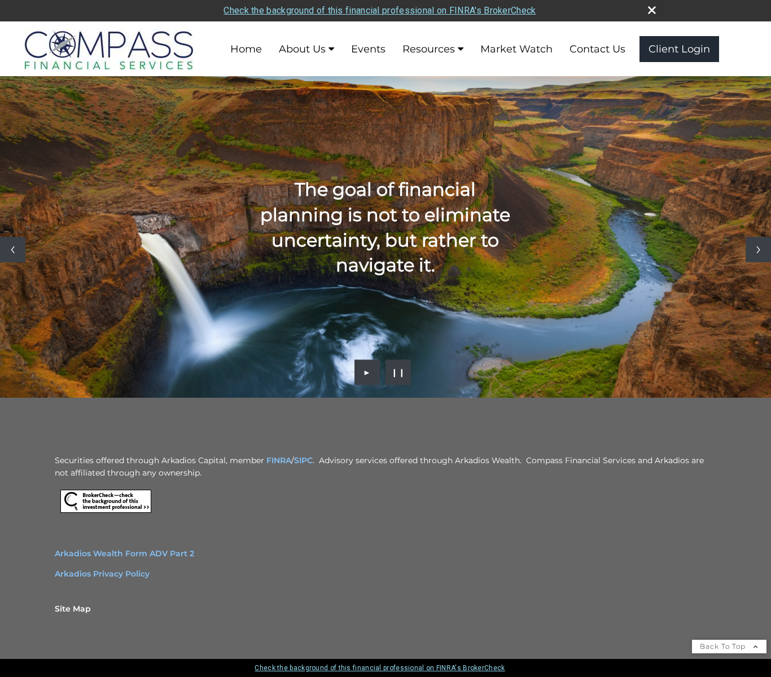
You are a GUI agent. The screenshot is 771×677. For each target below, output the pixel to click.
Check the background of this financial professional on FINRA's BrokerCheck (380, 10)
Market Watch (516, 49)
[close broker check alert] (651, 10)
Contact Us (597, 49)
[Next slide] (758, 249)
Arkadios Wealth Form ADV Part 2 (124, 553)
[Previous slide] (12, 249)
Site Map (73, 609)
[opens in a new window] (106, 513)
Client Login (679, 49)
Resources (428, 49)
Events (368, 49)
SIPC (303, 460)
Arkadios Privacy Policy (102, 574)
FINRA (278, 460)
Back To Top (724, 646)
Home (246, 49)
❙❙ (398, 372)
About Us (302, 49)
